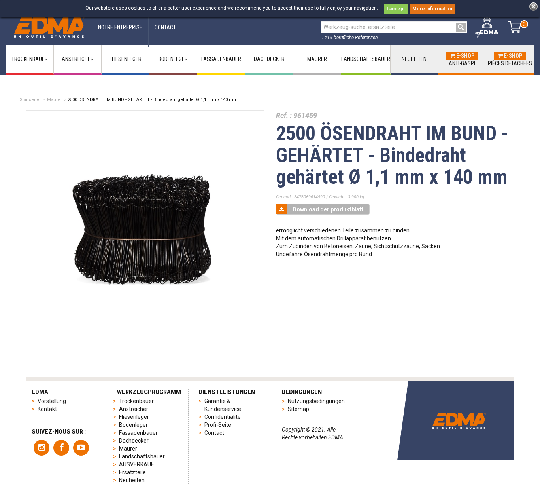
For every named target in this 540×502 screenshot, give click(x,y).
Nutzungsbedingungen (316, 401)
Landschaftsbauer (142, 456)
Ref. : (284, 115)
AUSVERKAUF (136, 464)
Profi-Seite (217, 425)
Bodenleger (133, 425)
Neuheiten (132, 480)
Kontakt (47, 409)
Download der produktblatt (328, 209)
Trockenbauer (136, 401)
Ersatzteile (132, 472)
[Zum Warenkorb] (514, 27)
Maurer (54, 99)
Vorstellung (52, 401)
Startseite (29, 99)
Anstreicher (133, 409)
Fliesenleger (134, 417)
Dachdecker (134, 440)
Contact (214, 433)
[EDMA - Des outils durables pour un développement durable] (459, 421)
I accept (396, 8)
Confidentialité (222, 417)
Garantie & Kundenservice (222, 405)
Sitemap (298, 409)
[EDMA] (49, 27)
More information (432, 8)
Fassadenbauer (138, 433)
